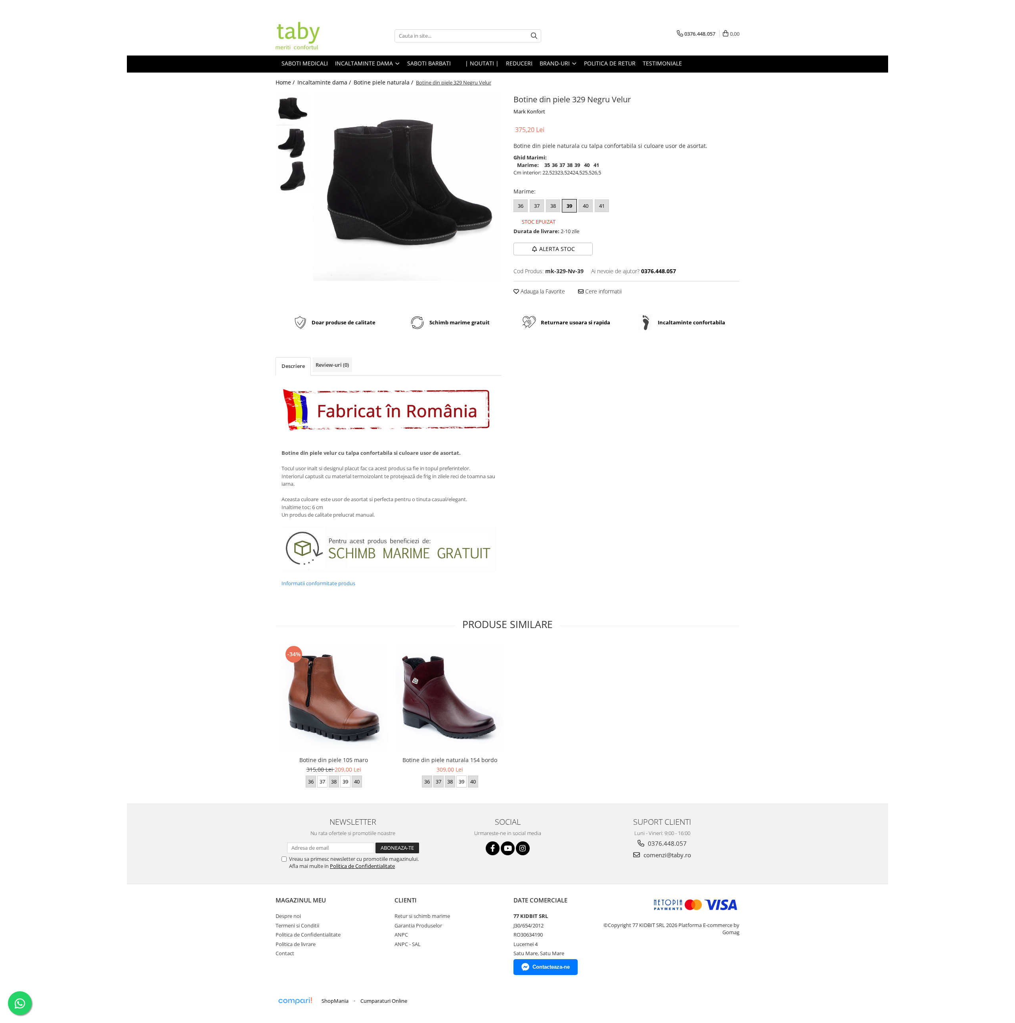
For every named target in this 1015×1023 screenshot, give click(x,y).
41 (602, 205)
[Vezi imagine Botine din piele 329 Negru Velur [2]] (292, 176)
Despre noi (288, 916)
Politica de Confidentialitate (362, 866)
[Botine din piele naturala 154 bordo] (450, 698)
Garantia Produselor (418, 925)
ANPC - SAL (408, 944)
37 (537, 205)
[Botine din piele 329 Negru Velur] (407, 186)
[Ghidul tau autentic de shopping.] (295, 1001)
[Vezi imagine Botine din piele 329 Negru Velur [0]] (292, 109)
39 (569, 205)
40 (585, 205)
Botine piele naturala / (384, 82)
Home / (286, 82)
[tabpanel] (407, 186)
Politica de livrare (296, 944)
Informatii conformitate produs (318, 583)
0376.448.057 (666, 843)
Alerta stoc (557, 249)
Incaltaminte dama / (324, 82)
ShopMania (335, 1000)
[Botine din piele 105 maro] (334, 698)
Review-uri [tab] (332, 364)
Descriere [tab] (293, 366)
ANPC (401, 934)
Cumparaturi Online (383, 1000)
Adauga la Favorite (542, 291)
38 (553, 205)
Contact (285, 953)
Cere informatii (603, 291)
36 (520, 205)
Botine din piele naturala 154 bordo (449, 760)
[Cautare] (534, 35)
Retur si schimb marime (422, 916)
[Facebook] (493, 848)
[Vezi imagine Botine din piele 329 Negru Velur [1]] (292, 142)
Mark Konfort (529, 111)
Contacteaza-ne (551, 967)
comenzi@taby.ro (666, 855)
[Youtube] (508, 848)
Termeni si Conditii (297, 925)
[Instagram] (523, 848)
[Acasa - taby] (315, 36)
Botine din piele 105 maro (333, 760)
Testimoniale (662, 63)
